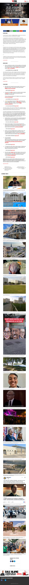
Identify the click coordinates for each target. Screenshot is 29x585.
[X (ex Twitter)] (12, 561)
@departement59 (14, 141)
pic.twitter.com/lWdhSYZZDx (9, 104)
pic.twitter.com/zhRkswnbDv (9, 97)
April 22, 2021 (16, 121)
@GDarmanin (6, 142)
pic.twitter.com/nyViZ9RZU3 (19, 126)
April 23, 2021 (13, 90)
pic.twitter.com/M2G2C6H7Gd (12, 155)
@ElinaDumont (19, 102)
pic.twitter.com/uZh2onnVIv (11, 88)
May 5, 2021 (16, 70)
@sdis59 (7, 93)
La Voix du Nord (5, 81)
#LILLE (21, 124)
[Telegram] (14, 561)
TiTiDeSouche (11, 15)
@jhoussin (7, 141)
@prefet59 (10, 141)
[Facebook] (11, 561)
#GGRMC (20, 103)
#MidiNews (6, 88)
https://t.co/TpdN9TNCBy (11, 68)
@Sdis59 (17, 67)
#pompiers (12, 152)
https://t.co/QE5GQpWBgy (21, 133)
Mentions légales (16, 583)
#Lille (11, 92)
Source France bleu (5, 163)
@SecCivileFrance (19, 141)
